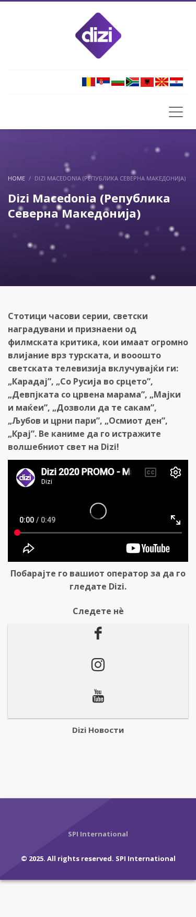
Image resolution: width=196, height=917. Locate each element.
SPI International (146, 858)
